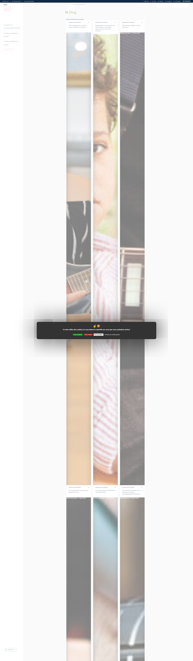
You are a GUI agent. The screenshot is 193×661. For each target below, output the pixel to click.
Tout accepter (77, 334)
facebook (146, 1)
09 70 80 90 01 (187, 1)
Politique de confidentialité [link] (112, 334)
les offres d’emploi (29, 1)
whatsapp (177, 1)
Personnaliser (98, 334)
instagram (169, 1)
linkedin (161, 1)
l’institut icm (5, 1)
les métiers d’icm (16, 1)
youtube (154, 1)
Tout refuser (88, 334)
